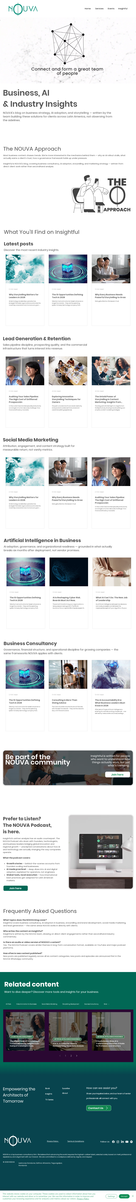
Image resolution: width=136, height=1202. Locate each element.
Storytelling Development (71, 1004)
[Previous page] (60, 1055)
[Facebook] (113, 1141)
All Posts (8, 1004)
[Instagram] (118, 1141)
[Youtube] (127, 1141)
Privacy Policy (83, 1199)
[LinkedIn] (122, 1141)
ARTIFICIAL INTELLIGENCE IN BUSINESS (67, 1039)
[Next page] (76, 1055)
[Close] (132, 1196)
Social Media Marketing (49, 1004)
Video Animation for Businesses (26, 1004)
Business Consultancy (91, 1004)
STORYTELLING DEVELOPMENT (21, 1037)
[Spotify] (131, 1141)
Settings (111, 1196)
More (105, 1004)
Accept (124, 1196)
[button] (99, 9)
